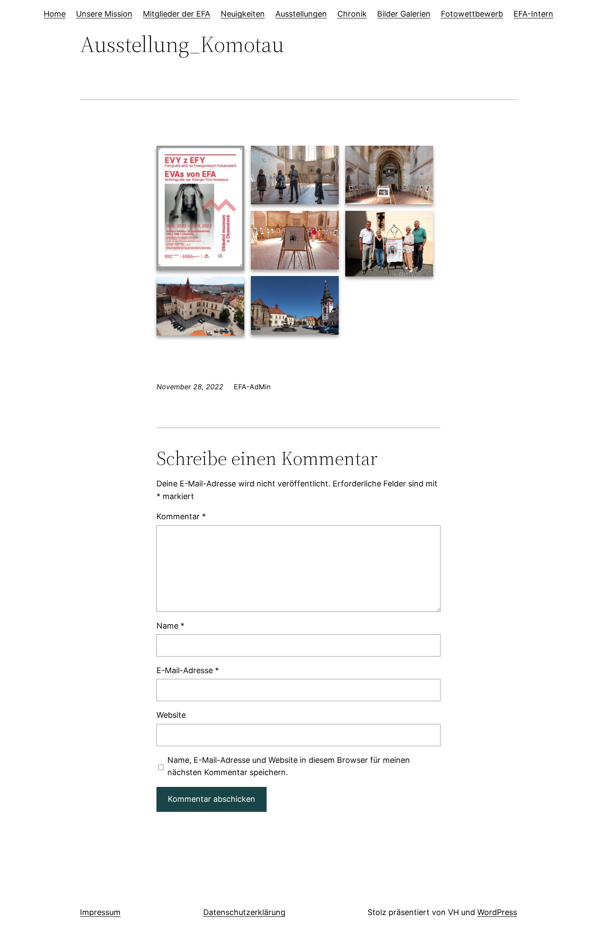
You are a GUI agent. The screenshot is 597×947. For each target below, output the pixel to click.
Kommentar (181, 516)
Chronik (352, 13)
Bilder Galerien (403, 13)
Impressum (100, 912)
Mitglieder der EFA (176, 13)
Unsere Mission (104, 13)
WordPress (497, 912)
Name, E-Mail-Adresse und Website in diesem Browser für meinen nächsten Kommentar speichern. (288, 766)
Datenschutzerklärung (244, 912)
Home (55, 13)
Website (171, 715)
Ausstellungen (301, 13)
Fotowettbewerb (472, 13)
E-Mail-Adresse (187, 670)
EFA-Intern (533, 13)
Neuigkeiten (243, 13)
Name (170, 625)
